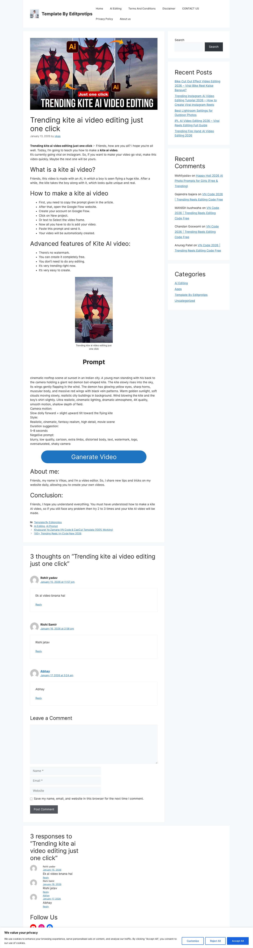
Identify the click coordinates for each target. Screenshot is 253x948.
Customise (193, 940)
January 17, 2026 (52, 898)
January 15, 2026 (52, 869)
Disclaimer (168, 8)
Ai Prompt (52, 526)
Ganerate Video (94, 457)
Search (179, 40)
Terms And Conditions (142, 8)
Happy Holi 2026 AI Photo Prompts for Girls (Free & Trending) (199, 181)
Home (99, 8)
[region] (126, 937)
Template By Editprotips (67, 13)
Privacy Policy (104, 19)
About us (125, 19)
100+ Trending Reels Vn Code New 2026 (57, 533)
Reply (38, 604)
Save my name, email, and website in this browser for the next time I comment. (89, 798)
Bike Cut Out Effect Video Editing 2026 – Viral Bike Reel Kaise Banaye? (197, 86)
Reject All (215, 940)
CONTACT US (190, 8)
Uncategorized (185, 300)
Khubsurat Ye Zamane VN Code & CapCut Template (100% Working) (73, 529)
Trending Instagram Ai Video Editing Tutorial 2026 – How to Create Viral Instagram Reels (196, 100)
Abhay (45, 671)
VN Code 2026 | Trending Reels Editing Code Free (197, 213)
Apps (178, 289)
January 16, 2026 (52, 884)
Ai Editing (116, 8)
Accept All (238, 940)
